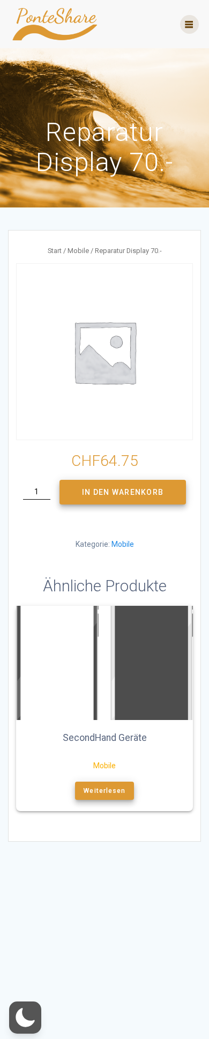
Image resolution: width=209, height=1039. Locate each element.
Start (55, 251)
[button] (25, 1017)
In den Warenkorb (122, 492)
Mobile (78, 251)
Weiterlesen (104, 791)
